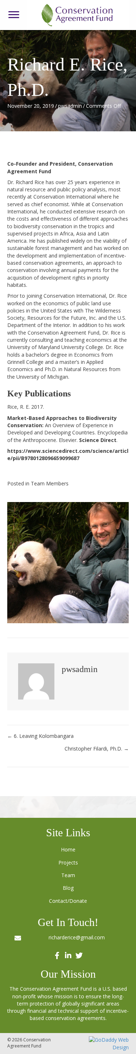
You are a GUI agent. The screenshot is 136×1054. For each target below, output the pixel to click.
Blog (68, 887)
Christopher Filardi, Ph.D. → (97, 748)
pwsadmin (70, 105)
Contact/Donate (68, 900)
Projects (68, 862)
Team (68, 875)
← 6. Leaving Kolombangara (40, 735)
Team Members (50, 483)
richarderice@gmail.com (77, 937)
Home (68, 849)
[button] (13, 15)
